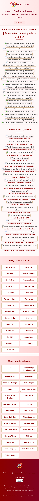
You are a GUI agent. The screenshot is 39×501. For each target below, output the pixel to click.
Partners (19, 18)
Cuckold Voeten (10, 423)
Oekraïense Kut (28, 430)
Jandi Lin (10, 337)
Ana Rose (10, 292)
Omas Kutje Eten (10, 417)
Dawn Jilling (10, 324)
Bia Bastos (29, 324)
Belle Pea (29, 318)
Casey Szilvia (29, 305)
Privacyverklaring (19, 477)
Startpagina (8, 11)
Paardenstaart (10, 376)
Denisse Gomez (29, 312)
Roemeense (29, 395)
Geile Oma (29, 376)
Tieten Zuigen (29, 383)
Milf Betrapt (10, 411)
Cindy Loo (10, 331)
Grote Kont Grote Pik (28, 449)
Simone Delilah (10, 318)
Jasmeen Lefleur (10, 312)
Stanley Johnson (29, 273)
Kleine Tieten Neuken (10, 397)
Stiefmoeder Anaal (28, 389)
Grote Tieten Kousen (10, 404)
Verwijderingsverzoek (15, 473)
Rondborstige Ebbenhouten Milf (29, 369)
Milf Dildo (29, 436)
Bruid (10, 389)
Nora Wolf (10, 350)
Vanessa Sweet (28, 280)
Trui (10, 367)
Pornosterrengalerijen (29, 14)
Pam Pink (10, 273)
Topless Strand (28, 442)
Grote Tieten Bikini (10, 430)
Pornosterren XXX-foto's (11, 14)
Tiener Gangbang (10, 449)
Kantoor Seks (29, 423)
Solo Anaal (10, 442)
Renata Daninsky (10, 299)
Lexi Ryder (29, 292)
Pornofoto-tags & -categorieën (24, 11)
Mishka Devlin (10, 267)
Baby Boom (10, 343)
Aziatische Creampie (10, 383)
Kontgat (29, 404)
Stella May (29, 267)
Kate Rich (10, 305)
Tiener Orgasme (29, 417)
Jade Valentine (29, 286)
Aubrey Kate (28, 343)
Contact (5, 473)
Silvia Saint (29, 331)
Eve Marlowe (10, 280)
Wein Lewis (29, 299)
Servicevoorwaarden (30, 473)
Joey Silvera (29, 337)
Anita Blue (10, 286)
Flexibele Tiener (10, 436)
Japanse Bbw (29, 411)
